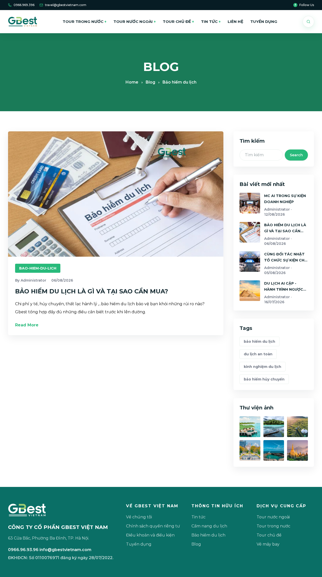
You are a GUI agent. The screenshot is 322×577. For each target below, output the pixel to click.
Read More (26, 325)
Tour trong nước (84, 21)
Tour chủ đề (178, 21)
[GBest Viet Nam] (22, 22)
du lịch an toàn (258, 354)
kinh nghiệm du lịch (262, 366)
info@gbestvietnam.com (65, 549)
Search (296, 155)
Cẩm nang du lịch (209, 526)
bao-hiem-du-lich (37, 268)
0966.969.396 (24, 5)
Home (132, 82)
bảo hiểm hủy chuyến (264, 379)
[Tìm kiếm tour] (308, 21)
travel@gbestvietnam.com (65, 5)
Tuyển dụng (263, 21)
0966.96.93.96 (23, 549)
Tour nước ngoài (134, 21)
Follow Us (304, 5)
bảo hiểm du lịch (259, 341)
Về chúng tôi (139, 517)
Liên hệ (235, 21)
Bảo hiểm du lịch (208, 535)
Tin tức (211, 21)
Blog (150, 82)
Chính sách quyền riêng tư (153, 526)
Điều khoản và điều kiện (150, 535)
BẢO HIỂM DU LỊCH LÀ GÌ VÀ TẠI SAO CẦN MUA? (91, 291)
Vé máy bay (268, 544)
